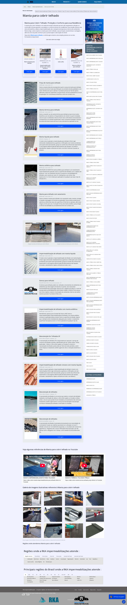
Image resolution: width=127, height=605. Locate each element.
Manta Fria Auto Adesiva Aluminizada (92, 250)
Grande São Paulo (68, 556)
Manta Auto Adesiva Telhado (93, 182)
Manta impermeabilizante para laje (94, 58)
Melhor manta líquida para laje (93, 317)
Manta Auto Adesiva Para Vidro (93, 246)
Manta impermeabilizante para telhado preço (93, 122)
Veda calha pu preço (91, 369)
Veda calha (89, 362)
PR (40, 574)
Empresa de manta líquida (92, 340)
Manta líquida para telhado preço (93, 313)
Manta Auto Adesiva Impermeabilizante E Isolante (93, 243)
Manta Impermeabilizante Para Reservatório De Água (93, 278)
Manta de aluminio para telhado (94, 55)
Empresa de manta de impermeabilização (91, 146)
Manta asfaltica (90, 385)
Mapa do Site (93, 589)
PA (72, 574)
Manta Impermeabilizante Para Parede (93, 286)
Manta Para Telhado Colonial (93, 204)
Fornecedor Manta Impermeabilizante (91, 231)
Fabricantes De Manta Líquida (93, 259)
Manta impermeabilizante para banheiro (93, 118)
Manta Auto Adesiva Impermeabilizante (91, 178)
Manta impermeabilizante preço (93, 138)
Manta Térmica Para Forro (92, 162)
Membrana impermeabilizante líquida (93, 321)
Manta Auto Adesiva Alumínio (91, 11)
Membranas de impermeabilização (94, 388)
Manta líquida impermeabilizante (94, 297)
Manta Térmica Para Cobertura (93, 262)
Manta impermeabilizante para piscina (93, 127)
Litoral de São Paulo (78, 556)
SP (36, 574)
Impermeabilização (90, 379)
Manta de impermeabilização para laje (94, 92)
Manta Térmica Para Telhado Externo (93, 222)
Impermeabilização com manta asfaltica (93, 65)
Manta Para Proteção (91, 218)
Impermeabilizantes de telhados (94, 392)
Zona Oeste (44, 556)
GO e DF (63, 574)
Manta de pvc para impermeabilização (90, 113)
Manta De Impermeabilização (42, 11)
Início (76, 589)
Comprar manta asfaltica (71, 11)
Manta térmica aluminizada (93, 72)
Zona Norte (37, 556)
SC (44, 574)
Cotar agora (29, 71)
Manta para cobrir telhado (93, 75)
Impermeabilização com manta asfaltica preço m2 (93, 104)
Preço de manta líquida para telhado (93, 333)
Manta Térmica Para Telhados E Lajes (57, 11)
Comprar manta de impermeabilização (90, 142)
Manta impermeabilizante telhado (94, 61)
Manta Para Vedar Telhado (92, 211)
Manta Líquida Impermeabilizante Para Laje (94, 194)
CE (58, 574)
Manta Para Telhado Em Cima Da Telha (93, 208)
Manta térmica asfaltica (92, 88)
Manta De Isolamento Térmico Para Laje (93, 273)
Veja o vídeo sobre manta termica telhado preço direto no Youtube (83, 480)
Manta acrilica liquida (91, 349)
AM (68, 574)
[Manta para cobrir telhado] (29, 53)
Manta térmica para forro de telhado (93, 100)
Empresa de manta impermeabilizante (90, 155)
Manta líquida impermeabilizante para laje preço (94, 301)
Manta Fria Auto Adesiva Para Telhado (93, 255)
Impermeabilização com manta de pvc (94, 109)
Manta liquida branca (91, 353)
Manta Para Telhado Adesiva (93, 200)
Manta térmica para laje (92, 69)
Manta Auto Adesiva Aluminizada (94, 174)
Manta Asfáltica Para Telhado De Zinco (94, 186)
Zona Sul (52, 556)
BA (55, 574)
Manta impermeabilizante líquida (94, 135)
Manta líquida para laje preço (93, 309)
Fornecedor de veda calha (92, 346)
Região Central (28, 556)
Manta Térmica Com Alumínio (93, 282)
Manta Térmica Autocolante (93, 215)
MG (29, 574)
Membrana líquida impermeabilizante (90, 328)
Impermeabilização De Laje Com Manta (93, 235)
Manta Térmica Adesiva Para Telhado (93, 269)
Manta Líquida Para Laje (92, 289)
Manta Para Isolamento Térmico (94, 159)
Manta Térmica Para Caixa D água (94, 265)
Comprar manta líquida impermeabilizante (92, 293)
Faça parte (98, 2)
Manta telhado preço (91, 82)
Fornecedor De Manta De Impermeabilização (92, 226)
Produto (66, 2)
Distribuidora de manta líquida (94, 336)
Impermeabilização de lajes (92, 382)
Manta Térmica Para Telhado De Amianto (93, 166)
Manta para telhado (37, 35)
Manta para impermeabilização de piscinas (94, 131)
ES (33, 574)
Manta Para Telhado (91, 197)
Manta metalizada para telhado (94, 96)
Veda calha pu (80, 11)
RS (47, 574)
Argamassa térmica (91, 395)
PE (51, 574)
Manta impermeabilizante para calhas (93, 151)
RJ (25, 574)
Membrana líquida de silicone (93, 324)
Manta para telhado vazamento (94, 85)
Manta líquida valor (91, 359)
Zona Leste (58, 556)
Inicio (54, 2)
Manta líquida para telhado (93, 356)
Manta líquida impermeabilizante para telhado (94, 305)
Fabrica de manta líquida (92, 343)
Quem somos (82, 2)
